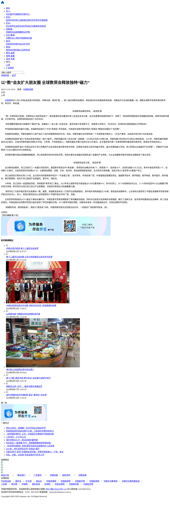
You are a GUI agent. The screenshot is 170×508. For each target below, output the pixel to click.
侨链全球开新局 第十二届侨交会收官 (22, 248)
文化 (12, 38)
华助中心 (26, 14)
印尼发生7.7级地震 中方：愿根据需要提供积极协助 (28, 443)
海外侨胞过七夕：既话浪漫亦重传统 (22, 440)
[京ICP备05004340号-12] (55, 489)
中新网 (8, 100)
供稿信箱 (54, 475)
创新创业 (18, 44)
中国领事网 (51, 481)
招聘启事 (82, 475)
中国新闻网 (28, 89)
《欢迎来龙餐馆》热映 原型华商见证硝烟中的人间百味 (30, 446)
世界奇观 (26, 50)
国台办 (39, 481)
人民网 (4, 484)
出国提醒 (18, 32)
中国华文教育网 (110, 481)
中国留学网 (80, 481)
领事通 (9, 29)
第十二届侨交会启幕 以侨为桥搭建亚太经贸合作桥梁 (29, 257)
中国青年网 (74, 484)
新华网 (14, 484)
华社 (8, 14)
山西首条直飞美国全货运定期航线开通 (23, 314)
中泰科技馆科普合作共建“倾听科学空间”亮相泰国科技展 (31, 305)
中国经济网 (88, 484)
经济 (8, 41)
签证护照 (26, 32)
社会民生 (18, 26)
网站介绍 (5, 475)
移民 (20, 14)
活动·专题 (10, 59)
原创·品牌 (10, 53)
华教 (8, 38)
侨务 (8, 17)
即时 (8, 8)
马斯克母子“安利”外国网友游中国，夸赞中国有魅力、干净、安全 (34, 452)
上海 (8, 65)
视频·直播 (10, 56)
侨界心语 (18, 20)
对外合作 (26, 44)
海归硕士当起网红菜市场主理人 (20, 369)
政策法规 (26, 20)
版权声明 (66, 475)
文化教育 (34, 26)
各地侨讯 (10, 20)
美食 (26, 38)
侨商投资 (10, 44)
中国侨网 (5, 75)
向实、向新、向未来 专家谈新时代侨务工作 (25, 455)
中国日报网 (60, 484)
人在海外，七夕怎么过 (16, 437)
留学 (12, 14)
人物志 (17, 38)
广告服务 (10, 68)
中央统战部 (6, 481)
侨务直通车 (43, 20)
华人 (8, 11)
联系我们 (21, 475)
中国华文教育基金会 (131, 481)
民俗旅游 (42, 26)
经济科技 (26, 26)
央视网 (47, 484)
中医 (22, 38)
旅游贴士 (18, 50)
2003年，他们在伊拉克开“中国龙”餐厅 (23, 449)
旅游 (8, 47)
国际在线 (36, 484)
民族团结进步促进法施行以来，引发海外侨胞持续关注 (30, 431)
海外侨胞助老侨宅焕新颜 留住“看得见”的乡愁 (26, 395)
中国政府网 (66, 481)
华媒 (16, 14)
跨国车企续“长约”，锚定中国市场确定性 (24, 386)
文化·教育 (10, 35)
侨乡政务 (10, 26)
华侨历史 (34, 20)
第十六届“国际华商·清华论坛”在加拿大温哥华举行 (28, 378)
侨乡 (8, 23)
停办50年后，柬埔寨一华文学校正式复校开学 (26, 428)
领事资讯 (10, 32)
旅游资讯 (10, 50)
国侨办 (18, 481)
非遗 (30, 38)
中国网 (25, 484)
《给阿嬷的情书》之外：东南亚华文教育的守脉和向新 (30, 434)
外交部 (29, 481)
